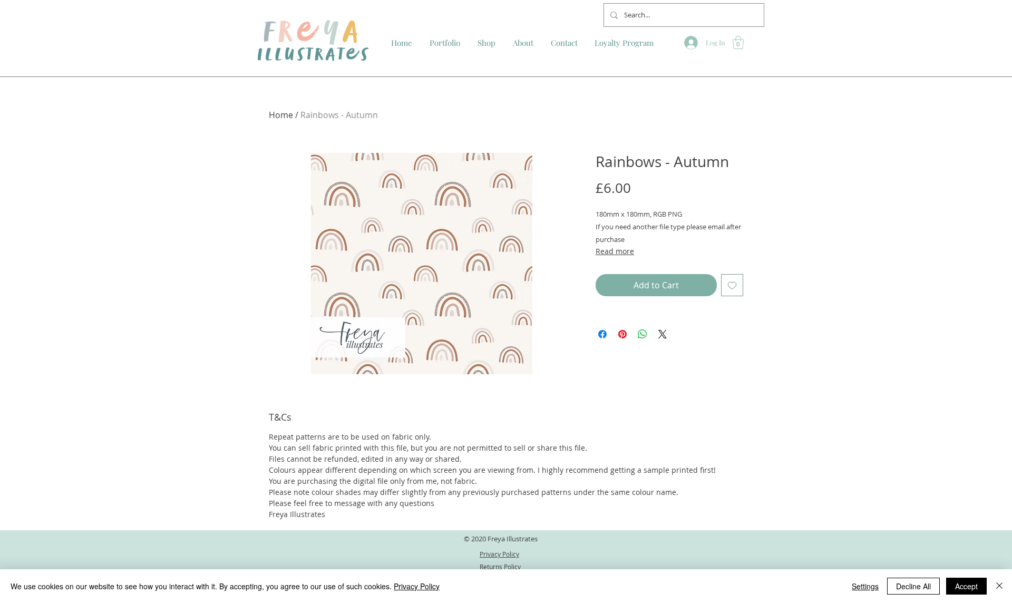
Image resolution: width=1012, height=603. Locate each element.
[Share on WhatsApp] (642, 334)
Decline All (913, 586)
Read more (615, 251)
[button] (738, 42)
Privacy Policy (417, 586)
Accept (966, 586)
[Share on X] (662, 334)
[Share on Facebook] (602, 334)
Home (281, 115)
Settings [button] (865, 586)
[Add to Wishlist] (732, 285)
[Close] (999, 586)
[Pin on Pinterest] (622, 334)
